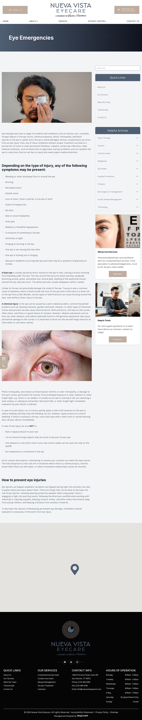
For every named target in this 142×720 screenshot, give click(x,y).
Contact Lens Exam (45, 678)
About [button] (32, 21)
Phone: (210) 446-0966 (81, 682)
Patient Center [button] (96, 21)
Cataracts (42, 689)
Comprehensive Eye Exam (48, 675)
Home (6, 21)
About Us (101, 87)
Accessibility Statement (82, 712)
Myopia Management (47, 682)
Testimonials (103, 110)
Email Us (17, 10)
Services (63, 21)
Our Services (103, 94)
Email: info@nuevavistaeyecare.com (86, 689)
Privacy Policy (101, 712)
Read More (117, 274)
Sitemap (114, 712)
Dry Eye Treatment (45, 685)
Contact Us (133, 21)
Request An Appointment (129, 10)
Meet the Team (104, 102)
